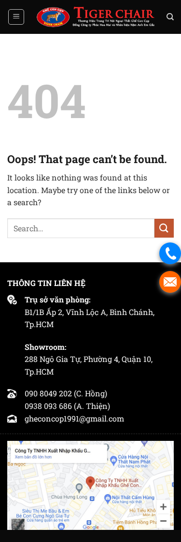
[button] (16, 17)
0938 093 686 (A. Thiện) (67, 406)
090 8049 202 (48, 393)
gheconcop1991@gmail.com (74, 418)
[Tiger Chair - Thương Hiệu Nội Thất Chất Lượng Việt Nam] (95, 17)
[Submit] (164, 228)
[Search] (170, 17)
